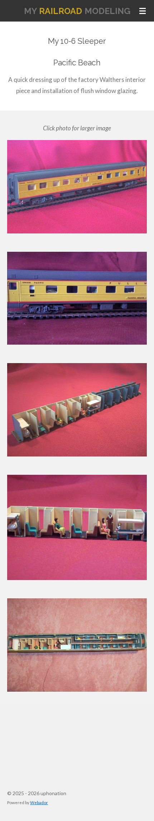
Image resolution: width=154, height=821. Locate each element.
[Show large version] (77, 186)
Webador (39, 802)
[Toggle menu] (142, 11)
